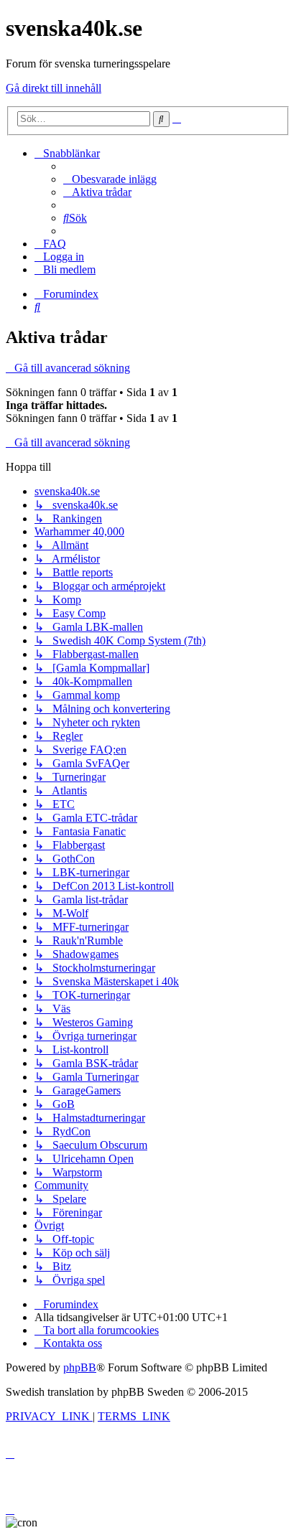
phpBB (79, 1367)
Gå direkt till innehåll (53, 88)
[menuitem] (110, 179)
